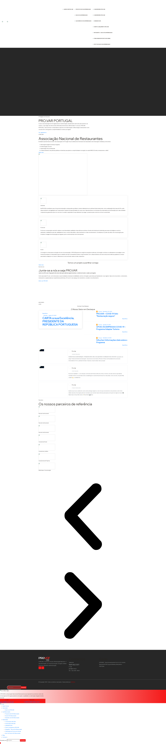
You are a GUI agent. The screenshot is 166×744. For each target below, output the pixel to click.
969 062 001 (74, 664)
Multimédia (94, 3)
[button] (83, 516)
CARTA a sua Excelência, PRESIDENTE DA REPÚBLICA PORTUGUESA (60, 321)
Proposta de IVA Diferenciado (83, 9)
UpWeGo (73, 682)
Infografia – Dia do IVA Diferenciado (103, 32)
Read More (45, 313)
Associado (64, 3)
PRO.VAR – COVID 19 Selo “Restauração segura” (107, 315)
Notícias (45, 315)
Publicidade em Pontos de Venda (102, 38)
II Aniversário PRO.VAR (99, 15)
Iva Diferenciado (77, 3)
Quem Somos (58, 3)
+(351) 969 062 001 (32, 702)
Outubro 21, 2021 (107, 324)
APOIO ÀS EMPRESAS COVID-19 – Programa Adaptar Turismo (111, 328)
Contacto (117, 3)
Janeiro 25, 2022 (52, 315)
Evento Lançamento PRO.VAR (101, 26)
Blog (113, 3)
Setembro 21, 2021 (107, 338)
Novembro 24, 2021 (107, 311)
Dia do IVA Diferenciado (82, 15)
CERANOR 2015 (97, 21)
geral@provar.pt (73, 668)
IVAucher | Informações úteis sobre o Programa (111, 341)
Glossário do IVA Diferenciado (83, 21)
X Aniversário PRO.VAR (99, 9)
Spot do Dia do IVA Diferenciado (102, 44)
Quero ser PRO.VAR (68, 9)
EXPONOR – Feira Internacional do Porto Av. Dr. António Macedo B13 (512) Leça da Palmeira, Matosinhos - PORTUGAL (112, 664)
